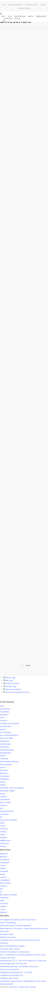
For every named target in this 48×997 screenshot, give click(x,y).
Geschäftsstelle (5, 726)
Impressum (13, 987)
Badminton (4, 770)
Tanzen (2, 826)
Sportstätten (4, 747)
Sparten (3, 767)
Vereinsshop (4, 843)
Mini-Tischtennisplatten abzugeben (12, 946)
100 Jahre (3, 720)
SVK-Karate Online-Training (10, 949)
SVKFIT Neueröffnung (8, 923)
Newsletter (4, 715)
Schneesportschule (7, 811)
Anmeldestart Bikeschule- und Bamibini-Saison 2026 (19, 966)
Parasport (3, 805)
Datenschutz (23, 987)
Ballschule (3, 773)
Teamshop (4, 758)
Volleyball (3, 837)
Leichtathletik (5, 799)
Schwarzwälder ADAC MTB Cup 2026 (13, 963)
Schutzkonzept (5, 744)
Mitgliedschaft (5, 840)
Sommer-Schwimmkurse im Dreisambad (14, 952)
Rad (1, 808)
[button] (4, 21)
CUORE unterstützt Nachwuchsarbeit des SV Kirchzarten (14, 362)
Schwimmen (4, 814)
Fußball (2, 785)
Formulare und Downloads (9, 723)
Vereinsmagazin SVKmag (9, 761)
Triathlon (3, 832)
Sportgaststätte (5, 753)
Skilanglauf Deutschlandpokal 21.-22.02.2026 (16, 972)
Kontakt (3, 846)
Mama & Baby (5, 802)
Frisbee (2, 782)
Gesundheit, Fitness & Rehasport (12, 788)
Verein (2, 718)
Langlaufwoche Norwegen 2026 (11, 975)
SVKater (3, 756)
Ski (1, 817)
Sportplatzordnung (6, 750)
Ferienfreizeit (4, 776)
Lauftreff (3, 797)
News (2, 706)
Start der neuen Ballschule (9, 969)
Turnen (2, 835)
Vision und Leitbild (6, 738)
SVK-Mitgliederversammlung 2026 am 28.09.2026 (17, 920)
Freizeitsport (4, 779)
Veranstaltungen (6, 764)
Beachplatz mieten (7, 934)
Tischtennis (4, 829)
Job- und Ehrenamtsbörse (9, 735)
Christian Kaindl (7, 271)
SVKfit (2, 823)
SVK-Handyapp (5, 732)
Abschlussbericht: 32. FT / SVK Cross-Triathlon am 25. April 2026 (23, 961)
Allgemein (9, 594)
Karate (2, 794)
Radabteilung (8, 41)
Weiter (28, 665)
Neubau (3, 729)
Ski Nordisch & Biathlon (8, 820)
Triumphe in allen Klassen (9, 978)
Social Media (4, 712)
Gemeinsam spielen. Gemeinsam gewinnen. (15, 925)
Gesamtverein (5, 709)
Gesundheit (4, 871)
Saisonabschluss (13, 229)
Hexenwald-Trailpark (7, 791)
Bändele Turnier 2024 (8, 937)
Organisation (4, 741)
